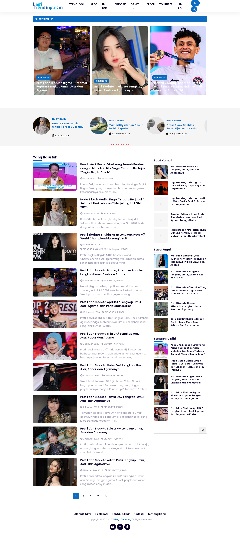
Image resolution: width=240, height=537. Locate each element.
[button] (111, 144)
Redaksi (139, 514)
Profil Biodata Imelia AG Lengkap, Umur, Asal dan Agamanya (118, 88)
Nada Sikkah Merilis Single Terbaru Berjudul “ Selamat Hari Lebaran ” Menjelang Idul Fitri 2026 (112, 203)
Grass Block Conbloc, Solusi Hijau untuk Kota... (182, 126)
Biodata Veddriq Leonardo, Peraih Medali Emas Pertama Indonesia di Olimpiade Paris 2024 (177, 86)
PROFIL (124, 249)
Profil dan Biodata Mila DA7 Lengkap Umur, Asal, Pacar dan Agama (110, 336)
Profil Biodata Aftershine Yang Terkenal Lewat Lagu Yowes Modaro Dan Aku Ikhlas (188, 290)
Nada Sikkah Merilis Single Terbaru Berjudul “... (68, 127)
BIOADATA (44, 77)
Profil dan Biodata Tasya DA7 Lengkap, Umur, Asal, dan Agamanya (112, 399)
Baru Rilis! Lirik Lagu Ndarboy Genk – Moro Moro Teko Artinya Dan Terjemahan (187, 322)
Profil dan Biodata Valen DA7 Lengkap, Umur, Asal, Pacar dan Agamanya (112, 367)
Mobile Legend (112, 249)
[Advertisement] (120, 527)
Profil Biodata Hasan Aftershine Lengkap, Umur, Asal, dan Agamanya (186, 306)
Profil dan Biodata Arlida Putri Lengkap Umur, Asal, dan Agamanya (112, 462)
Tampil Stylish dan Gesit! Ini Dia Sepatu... (126, 126)
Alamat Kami (82, 514)
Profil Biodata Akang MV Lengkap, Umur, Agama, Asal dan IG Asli (187, 274)
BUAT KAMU (106, 178)
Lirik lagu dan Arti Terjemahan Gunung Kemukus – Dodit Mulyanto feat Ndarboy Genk (188, 233)
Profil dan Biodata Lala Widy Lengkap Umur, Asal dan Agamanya (111, 430)
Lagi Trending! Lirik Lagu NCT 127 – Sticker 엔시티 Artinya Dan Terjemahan (188, 185)
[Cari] (202, 430)
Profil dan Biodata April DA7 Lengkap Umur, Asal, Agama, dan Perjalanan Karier (111, 304)
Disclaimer (101, 514)
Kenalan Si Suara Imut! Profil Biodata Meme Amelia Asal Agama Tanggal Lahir (187, 217)
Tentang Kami (157, 514)
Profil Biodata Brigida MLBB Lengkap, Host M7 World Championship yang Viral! (112, 236)
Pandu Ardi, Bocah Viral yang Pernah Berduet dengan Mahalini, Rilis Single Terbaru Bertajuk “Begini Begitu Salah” (112, 168)
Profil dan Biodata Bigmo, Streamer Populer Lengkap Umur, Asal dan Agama (61, 86)
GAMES (99, 249)
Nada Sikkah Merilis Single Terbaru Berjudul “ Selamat (86, 19)
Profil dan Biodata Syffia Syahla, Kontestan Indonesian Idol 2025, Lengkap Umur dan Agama (188, 260)
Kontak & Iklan (121, 514)
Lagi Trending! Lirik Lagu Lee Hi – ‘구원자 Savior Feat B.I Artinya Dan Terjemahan (188, 201)
